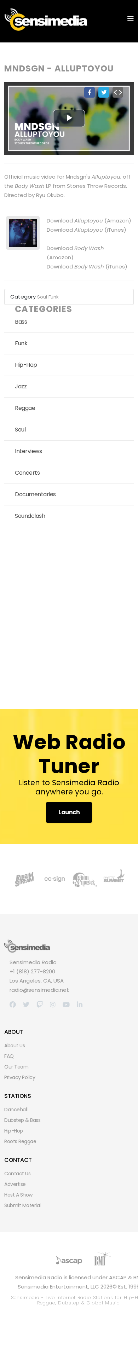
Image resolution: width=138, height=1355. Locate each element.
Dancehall (16, 1109)
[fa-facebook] (13, 1004)
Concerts (27, 473)
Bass (21, 322)
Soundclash (30, 516)
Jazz (21, 386)
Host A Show (18, 1194)
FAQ (9, 1056)
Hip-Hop (26, 365)
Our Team (16, 1066)
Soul (42, 297)
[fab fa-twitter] (26, 1004)
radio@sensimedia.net (39, 990)
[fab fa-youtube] (66, 1004)
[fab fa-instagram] (53, 1004)
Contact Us (17, 1173)
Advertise (15, 1184)
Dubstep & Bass (22, 1120)
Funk (53, 297)
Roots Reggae (20, 1141)
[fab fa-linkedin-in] (79, 1004)
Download (75, 220)
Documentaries (35, 494)
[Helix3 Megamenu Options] (130, 19)
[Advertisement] (69, 615)
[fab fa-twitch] (39, 1004)
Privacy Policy (19, 1077)
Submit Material (22, 1205)
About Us (14, 1045)
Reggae (25, 408)
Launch (69, 812)
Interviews (28, 451)
